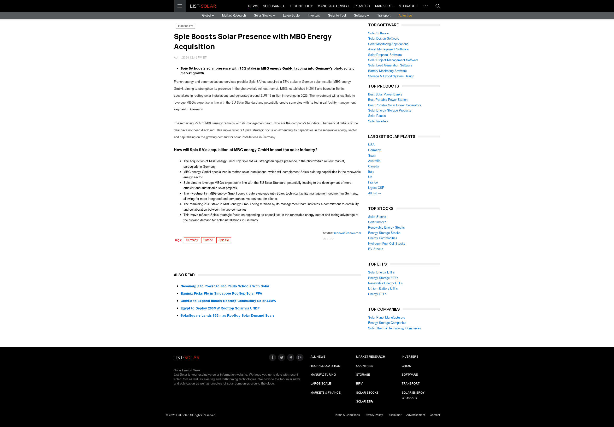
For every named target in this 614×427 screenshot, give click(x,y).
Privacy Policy (374, 415)
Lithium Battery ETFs (383, 288)
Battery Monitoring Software (387, 71)
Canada (373, 166)
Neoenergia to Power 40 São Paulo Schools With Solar (225, 286)
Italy (371, 171)
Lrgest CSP (376, 188)
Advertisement (415, 415)
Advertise (405, 15)
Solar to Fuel (337, 15)
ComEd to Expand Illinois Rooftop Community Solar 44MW (228, 301)
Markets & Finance (326, 392)
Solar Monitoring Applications (388, 44)
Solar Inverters (378, 121)
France (373, 182)
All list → (374, 193)
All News (318, 356)
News (253, 6)
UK (370, 177)
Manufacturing (323, 374)
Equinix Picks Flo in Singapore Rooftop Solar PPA (221, 293)
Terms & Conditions (347, 415)
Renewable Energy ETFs (385, 283)
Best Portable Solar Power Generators (394, 105)
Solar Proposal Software (385, 55)
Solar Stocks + (264, 15)
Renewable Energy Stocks (386, 227)
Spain (372, 155)
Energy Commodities (382, 238)
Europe (208, 240)
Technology (301, 6)
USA (371, 145)
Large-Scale (291, 15)
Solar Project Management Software (393, 60)
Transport (383, 15)
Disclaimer (394, 415)
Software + (273, 6)
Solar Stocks (377, 217)
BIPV (359, 383)
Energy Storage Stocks (384, 233)
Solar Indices (377, 222)
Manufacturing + (334, 6)
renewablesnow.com (347, 233)
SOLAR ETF (364, 401)
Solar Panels (377, 116)
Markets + (384, 6)
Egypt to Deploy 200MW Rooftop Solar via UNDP (220, 308)
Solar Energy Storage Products (389, 110)
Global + (208, 15)
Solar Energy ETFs (381, 272)
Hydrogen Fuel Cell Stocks (386, 243)
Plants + (362, 6)
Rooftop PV (185, 26)
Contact (435, 415)
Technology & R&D (325, 366)
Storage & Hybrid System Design (391, 76)
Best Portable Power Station (387, 99)
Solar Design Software (383, 38)
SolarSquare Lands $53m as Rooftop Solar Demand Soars (228, 315)
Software (410, 374)
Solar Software (378, 33)
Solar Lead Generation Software (390, 65)
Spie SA (223, 240)
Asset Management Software (388, 49)
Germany (192, 240)
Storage (363, 374)
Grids (406, 366)
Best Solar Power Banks (385, 94)
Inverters (314, 15)
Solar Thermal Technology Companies (394, 328)
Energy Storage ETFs (383, 278)
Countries (364, 366)
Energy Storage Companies (387, 323)
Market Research (234, 15)
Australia (374, 161)
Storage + (408, 6)
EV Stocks (375, 249)
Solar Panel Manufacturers (386, 317)
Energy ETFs (377, 294)
